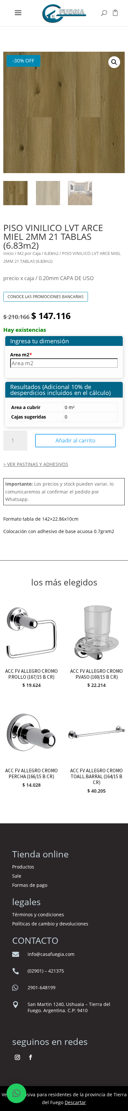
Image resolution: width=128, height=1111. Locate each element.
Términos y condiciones (38, 914)
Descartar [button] (75, 1102)
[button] (114, 62)
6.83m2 (51, 253)
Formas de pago (29, 885)
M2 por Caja (29, 253)
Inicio (8, 253)
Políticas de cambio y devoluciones (50, 924)
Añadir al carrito (75, 440)
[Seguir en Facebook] (30, 1057)
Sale (16, 876)
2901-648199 (41, 987)
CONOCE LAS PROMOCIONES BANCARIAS (46, 296)
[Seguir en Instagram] (17, 1057)
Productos (23, 867)
